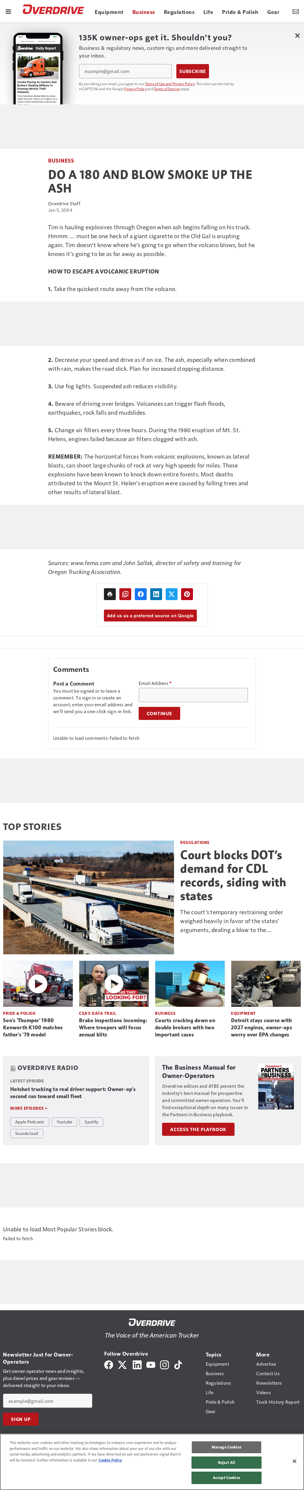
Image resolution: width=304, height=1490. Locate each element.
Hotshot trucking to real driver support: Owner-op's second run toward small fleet (73, 1093)
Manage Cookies (226, 1447)
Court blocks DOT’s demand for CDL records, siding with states (233, 875)
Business (61, 160)
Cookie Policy (110, 1460)
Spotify (91, 1121)
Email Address (155, 683)
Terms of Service (167, 88)
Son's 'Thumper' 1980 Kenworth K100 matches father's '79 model (33, 1027)
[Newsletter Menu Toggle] (295, 11)
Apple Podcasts (29, 1121)
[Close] (294, 1461)
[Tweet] (172, 594)
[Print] (110, 594)
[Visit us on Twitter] (123, 1364)
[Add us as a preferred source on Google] (125, 594)
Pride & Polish (19, 1013)
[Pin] (187, 594)
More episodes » (29, 1108)
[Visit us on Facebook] (108, 1364)
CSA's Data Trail (97, 1013)
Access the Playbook (198, 1129)
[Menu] (8, 11)
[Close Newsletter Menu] (297, 35)
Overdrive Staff (64, 203)
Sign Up (21, 1419)
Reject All (226, 1462)
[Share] (141, 594)
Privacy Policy (135, 88)
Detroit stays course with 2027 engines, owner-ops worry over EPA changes (261, 1027)
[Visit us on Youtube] (150, 1364)
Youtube (64, 1121)
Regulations (195, 842)
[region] (152, 1462)
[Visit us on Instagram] (164, 1364)
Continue (159, 713)
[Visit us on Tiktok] (178, 1364)
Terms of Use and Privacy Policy (170, 83)
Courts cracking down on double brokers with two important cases (185, 1027)
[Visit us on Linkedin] (137, 1364)
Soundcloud (26, 1133)
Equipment (243, 1013)
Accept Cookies (226, 1477)
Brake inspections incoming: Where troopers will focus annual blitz (113, 1027)
